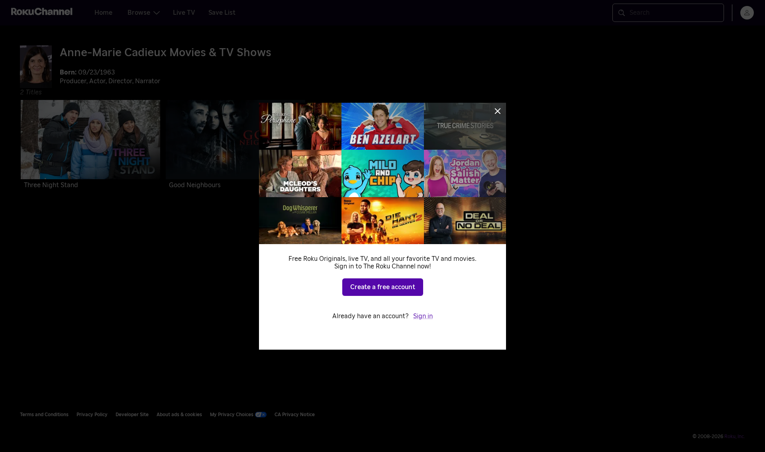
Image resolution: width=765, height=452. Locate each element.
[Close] (497, 111)
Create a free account (382, 287)
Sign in (423, 316)
